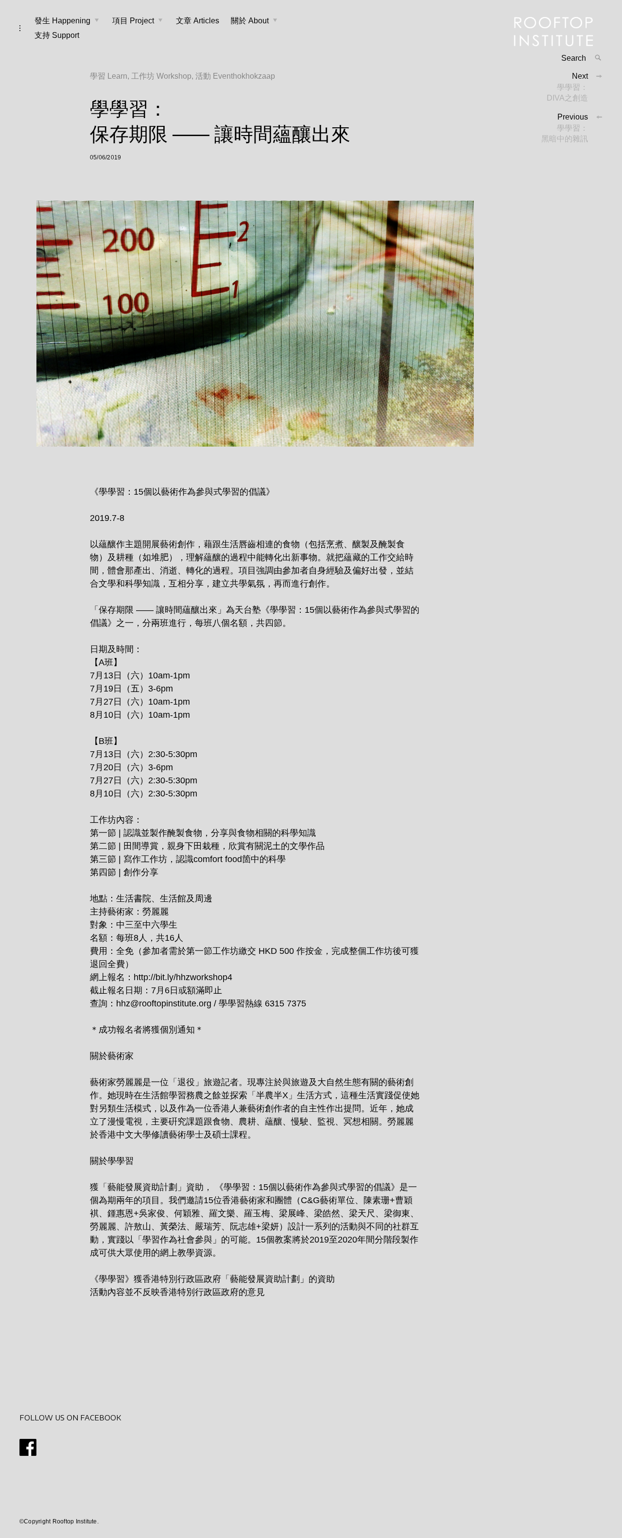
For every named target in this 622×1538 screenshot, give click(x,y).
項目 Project (133, 21)
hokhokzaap (254, 76)
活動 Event (214, 76)
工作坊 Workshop (161, 76)
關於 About (250, 21)
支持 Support (57, 35)
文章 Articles (197, 21)
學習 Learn (108, 76)
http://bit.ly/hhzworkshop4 (183, 977)
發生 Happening (62, 21)
